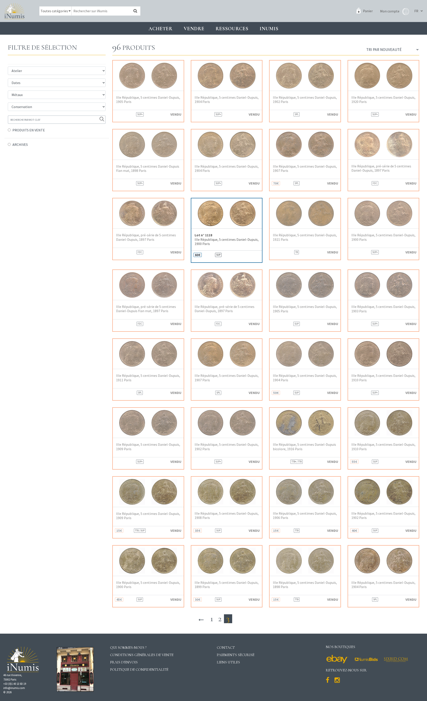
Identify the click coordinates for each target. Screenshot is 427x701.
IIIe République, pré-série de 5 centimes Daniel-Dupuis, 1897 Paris (381, 168)
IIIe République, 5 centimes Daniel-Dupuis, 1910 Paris (383, 378)
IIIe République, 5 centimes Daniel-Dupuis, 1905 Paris (148, 99)
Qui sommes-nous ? (128, 647)
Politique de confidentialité (139, 669)
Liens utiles (228, 662)
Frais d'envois (124, 662)
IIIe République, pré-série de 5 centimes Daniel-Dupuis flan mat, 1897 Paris (146, 309)
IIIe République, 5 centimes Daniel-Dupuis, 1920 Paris (383, 99)
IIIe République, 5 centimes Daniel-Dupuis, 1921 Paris (305, 237)
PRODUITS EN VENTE (28, 130)
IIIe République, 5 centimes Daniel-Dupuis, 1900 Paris (227, 239)
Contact (226, 647)
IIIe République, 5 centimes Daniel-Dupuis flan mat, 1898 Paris (147, 168)
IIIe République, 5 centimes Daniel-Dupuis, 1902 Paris (305, 99)
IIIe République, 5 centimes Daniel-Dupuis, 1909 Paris (148, 446)
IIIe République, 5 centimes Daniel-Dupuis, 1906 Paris (305, 515)
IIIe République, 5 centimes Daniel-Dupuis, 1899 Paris (227, 584)
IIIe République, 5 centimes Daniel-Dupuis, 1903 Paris (383, 309)
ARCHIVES (20, 144)
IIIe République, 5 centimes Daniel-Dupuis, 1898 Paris (305, 584)
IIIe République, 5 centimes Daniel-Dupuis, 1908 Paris (227, 515)
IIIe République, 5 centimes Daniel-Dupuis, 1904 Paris (227, 99)
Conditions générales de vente (141, 655)
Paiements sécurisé (235, 655)
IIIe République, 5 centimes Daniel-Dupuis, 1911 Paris (148, 378)
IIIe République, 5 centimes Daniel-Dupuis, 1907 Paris (305, 168)
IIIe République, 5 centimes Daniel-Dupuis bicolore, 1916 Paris (304, 446)
